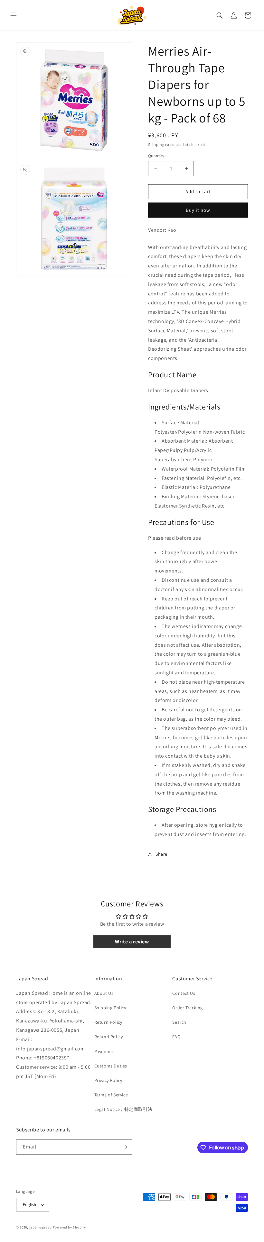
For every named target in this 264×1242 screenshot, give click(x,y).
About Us (104, 993)
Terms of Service (111, 1095)
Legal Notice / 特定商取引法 (123, 1109)
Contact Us (183, 993)
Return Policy (108, 1022)
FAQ (176, 1037)
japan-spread (40, 1227)
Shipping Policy (110, 1008)
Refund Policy (108, 1037)
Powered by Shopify (69, 1227)
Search (179, 1022)
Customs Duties (110, 1066)
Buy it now (198, 210)
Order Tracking (187, 1008)
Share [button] (161, 854)
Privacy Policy (108, 1080)
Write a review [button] (132, 941)
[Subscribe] (125, 1147)
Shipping (156, 144)
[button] (13, 15)
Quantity (156, 155)
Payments (104, 1051)
